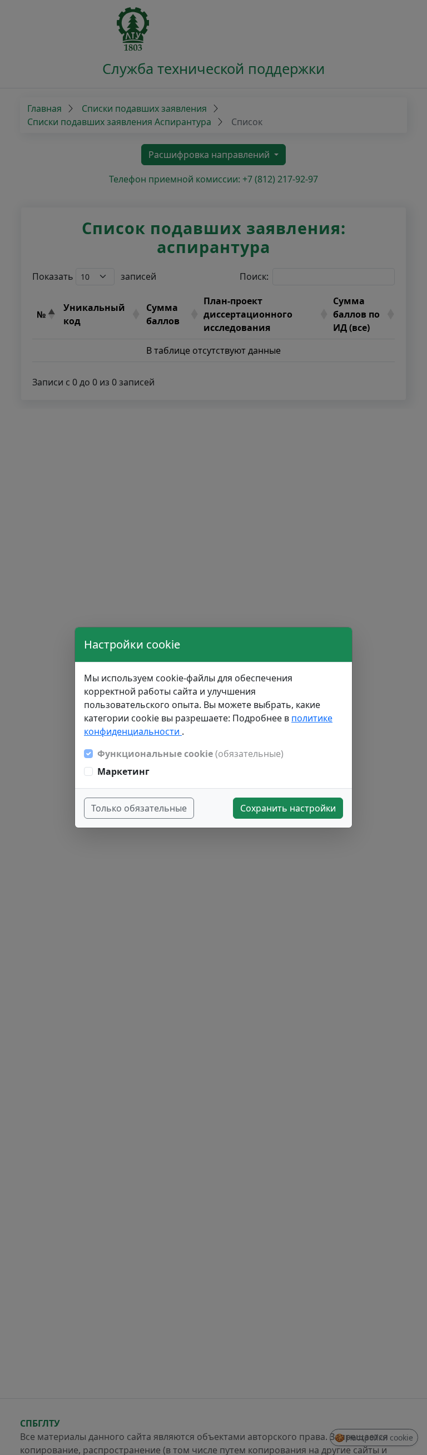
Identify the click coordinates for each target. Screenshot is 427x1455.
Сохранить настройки (288, 808)
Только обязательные (139, 808)
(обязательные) (190, 754)
